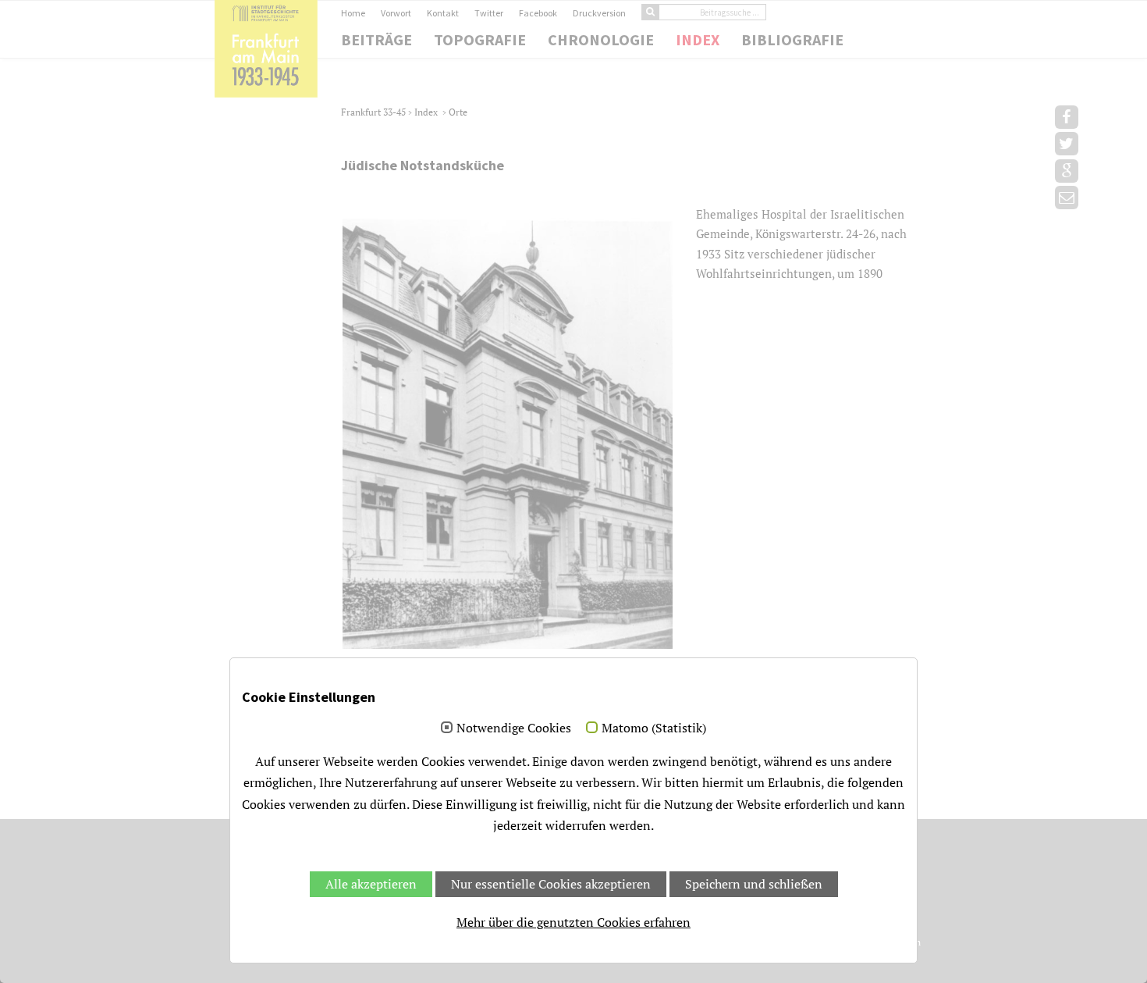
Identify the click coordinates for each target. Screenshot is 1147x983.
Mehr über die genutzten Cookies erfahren (573, 922)
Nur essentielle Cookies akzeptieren (551, 883)
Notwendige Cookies (513, 728)
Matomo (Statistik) (654, 728)
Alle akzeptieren (371, 883)
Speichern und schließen (753, 883)
